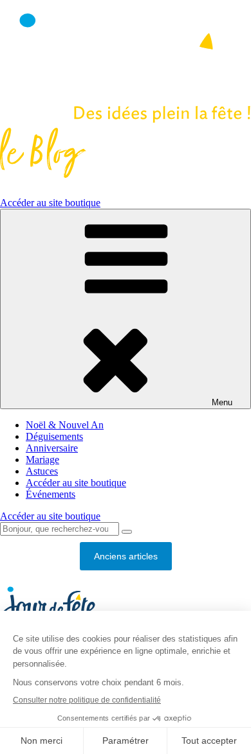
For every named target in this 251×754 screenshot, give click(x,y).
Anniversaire (52, 448)
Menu (222, 402)
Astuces (42, 471)
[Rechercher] (127, 532)
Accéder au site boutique (50, 202)
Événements (50, 494)
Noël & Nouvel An (65, 424)
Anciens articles (126, 556)
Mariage (42, 459)
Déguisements (54, 436)
